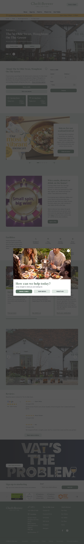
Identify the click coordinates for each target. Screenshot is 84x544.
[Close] (68, 250)
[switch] (32, 276)
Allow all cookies (66, 288)
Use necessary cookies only (42, 288)
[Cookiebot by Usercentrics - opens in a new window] (70, 255)
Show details (70, 282)
